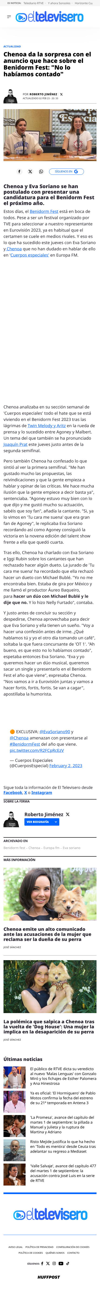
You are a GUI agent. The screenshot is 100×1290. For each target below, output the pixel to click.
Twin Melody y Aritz (47, 426)
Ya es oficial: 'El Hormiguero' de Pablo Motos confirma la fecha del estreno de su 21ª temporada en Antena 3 (63, 1098)
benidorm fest (14, 848)
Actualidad (12, 46)
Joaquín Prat (15, 444)
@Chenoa (19, 738)
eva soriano (71, 848)
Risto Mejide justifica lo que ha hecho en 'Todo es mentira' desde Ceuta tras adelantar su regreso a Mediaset (63, 1146)
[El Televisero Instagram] (54, 1264)
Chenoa (14, 249)
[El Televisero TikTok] (67, 1264)
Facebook (12, 792)
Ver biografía (38, 822)
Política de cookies (31, 1252)
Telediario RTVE (33, 3)
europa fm (51, 848)
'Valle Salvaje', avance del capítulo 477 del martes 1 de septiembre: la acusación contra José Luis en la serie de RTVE (63, 1173)
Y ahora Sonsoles (59, 3)
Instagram (41, 792)
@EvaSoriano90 (55, 732)
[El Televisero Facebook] (42, 1264)
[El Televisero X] (48, 1264)
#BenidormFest (25, 744)
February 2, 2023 (65, 766)
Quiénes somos (55, 1252)
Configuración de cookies (73, 1247)
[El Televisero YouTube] (61, 1264)
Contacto (73, 1252)
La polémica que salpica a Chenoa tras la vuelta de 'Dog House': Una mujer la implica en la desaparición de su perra (48, 1026)
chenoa (34, 848)
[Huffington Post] (48, 1277)
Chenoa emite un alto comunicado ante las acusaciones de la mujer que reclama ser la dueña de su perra (47, 934)
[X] (61, 94)
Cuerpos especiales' (29, 255)
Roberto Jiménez (43, 94)
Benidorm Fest (44, 211)
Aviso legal (16, 1247)
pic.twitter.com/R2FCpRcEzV (37, 750)
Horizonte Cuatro (86, 3)
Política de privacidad (39, 1247)
